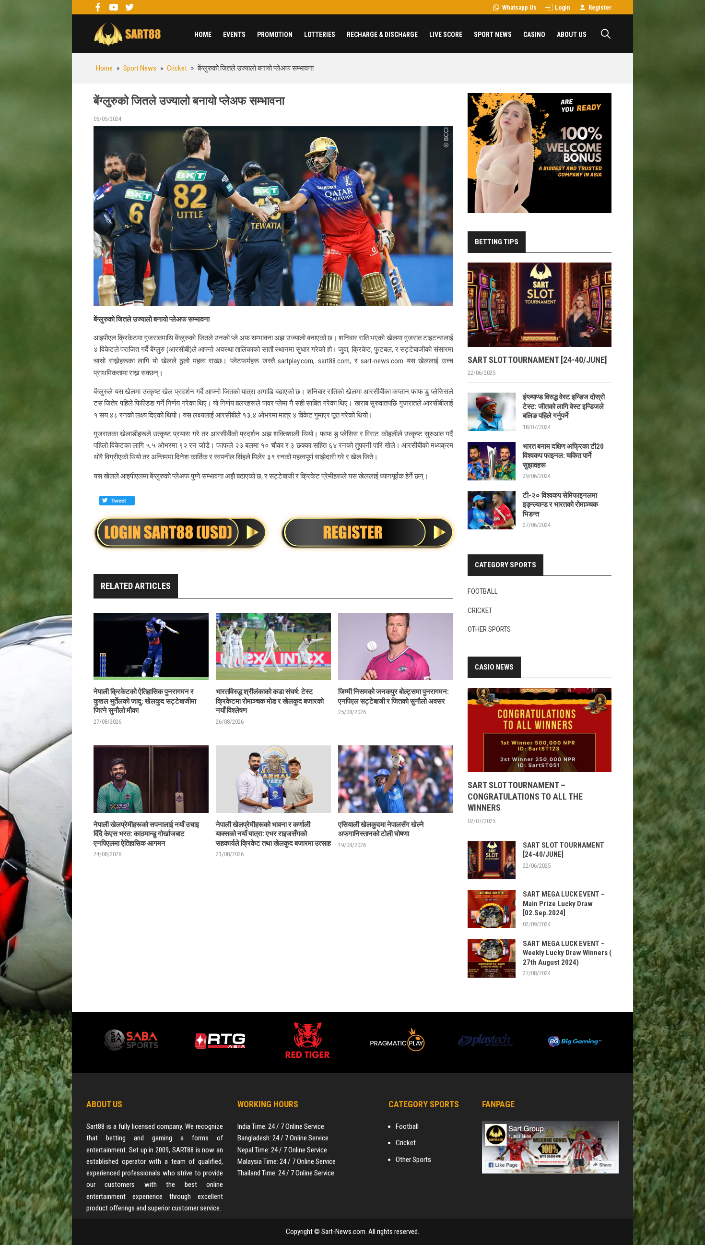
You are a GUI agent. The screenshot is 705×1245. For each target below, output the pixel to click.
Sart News (127, 33)
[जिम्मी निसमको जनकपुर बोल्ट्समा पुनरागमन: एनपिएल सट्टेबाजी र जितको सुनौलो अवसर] (395, 647)
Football (483, 591)
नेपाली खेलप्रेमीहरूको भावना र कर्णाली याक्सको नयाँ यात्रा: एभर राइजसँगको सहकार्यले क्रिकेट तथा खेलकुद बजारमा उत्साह (273, 834)
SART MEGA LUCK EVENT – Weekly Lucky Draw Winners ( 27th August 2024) (567, 953)
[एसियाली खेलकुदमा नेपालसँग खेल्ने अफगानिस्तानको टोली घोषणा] (395, 779)
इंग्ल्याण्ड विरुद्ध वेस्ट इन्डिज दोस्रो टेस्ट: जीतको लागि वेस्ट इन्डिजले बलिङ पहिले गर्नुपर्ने (564, 406)
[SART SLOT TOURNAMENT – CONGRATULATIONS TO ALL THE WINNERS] (539, 730)
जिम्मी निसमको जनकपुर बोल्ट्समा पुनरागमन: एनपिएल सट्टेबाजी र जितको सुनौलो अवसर (393, 696)
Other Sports (489, 629)
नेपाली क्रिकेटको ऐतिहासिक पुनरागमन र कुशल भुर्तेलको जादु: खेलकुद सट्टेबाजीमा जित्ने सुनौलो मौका (145, 701)
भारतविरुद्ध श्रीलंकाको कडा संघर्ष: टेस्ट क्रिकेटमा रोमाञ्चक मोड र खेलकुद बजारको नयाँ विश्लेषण (270, 701)
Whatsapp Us (519, 7)
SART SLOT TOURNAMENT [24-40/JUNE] (537, 360)
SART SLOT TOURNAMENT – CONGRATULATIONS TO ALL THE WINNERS (525, 796)
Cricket (480, 610)
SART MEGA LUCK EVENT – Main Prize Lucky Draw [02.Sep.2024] (564, 903)
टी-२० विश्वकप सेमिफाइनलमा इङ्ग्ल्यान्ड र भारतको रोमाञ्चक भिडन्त (560, 504)
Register (599, 7)
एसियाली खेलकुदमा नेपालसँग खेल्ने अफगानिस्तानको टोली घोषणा (381, 829)
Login (562, 7)
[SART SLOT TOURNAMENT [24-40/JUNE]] (539, 305)
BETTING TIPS (496, 242)
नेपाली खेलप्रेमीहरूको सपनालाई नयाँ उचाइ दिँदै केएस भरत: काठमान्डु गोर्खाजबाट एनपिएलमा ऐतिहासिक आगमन (146, 834)
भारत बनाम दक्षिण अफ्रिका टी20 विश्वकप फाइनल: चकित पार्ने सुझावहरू (563, 455)
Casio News (494, 667)
